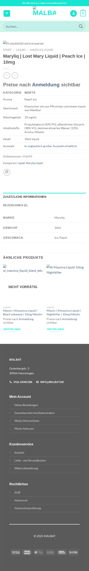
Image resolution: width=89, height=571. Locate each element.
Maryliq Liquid (41, 49)
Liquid (21, 49)
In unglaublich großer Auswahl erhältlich (50, 146)
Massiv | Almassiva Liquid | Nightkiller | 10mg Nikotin (64, 312)
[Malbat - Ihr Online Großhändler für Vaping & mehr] (44, 13)
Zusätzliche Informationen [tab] (24, 196)
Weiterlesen (12, 329)
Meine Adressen (24, 428)
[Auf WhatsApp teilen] (7, 172)
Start (7, 49)
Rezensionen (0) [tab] (15, 205)
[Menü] (7, 13)
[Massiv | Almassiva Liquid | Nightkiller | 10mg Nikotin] (66, 284)
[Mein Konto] (73, 13)
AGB (17, 492)
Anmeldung (46, 84)
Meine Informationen (26, 420)
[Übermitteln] (81, 26)
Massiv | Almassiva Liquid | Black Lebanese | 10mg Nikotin (22, 312)
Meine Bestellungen (26, 405)
